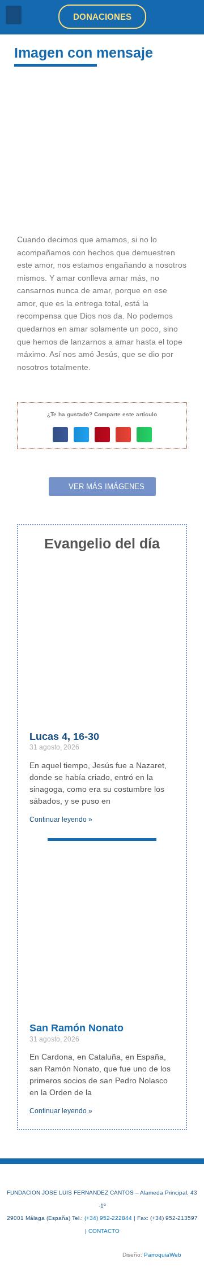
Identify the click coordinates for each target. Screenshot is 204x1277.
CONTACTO (104, 1231)
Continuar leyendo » (60, 819)
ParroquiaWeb (162, 1255)
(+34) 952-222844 (108, 1218)
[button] (14, 15)
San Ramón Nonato (76, 1028)
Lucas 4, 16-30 (64, 736)
